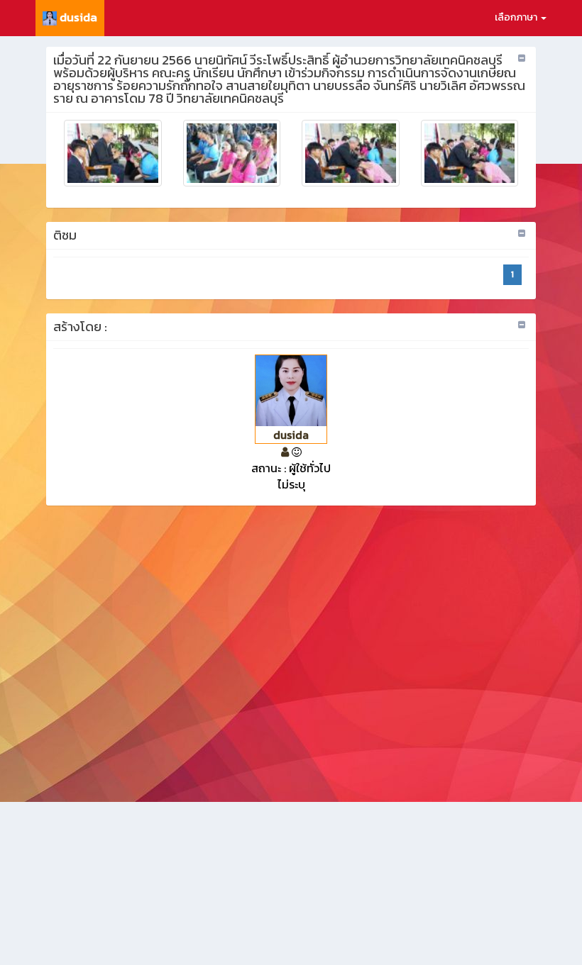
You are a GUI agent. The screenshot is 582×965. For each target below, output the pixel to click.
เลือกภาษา (517, 17)
